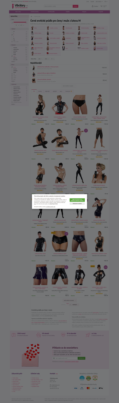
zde (35, 203)
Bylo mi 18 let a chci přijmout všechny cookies (77, 200)
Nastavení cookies (77, 203)
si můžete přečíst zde (50, 206)
